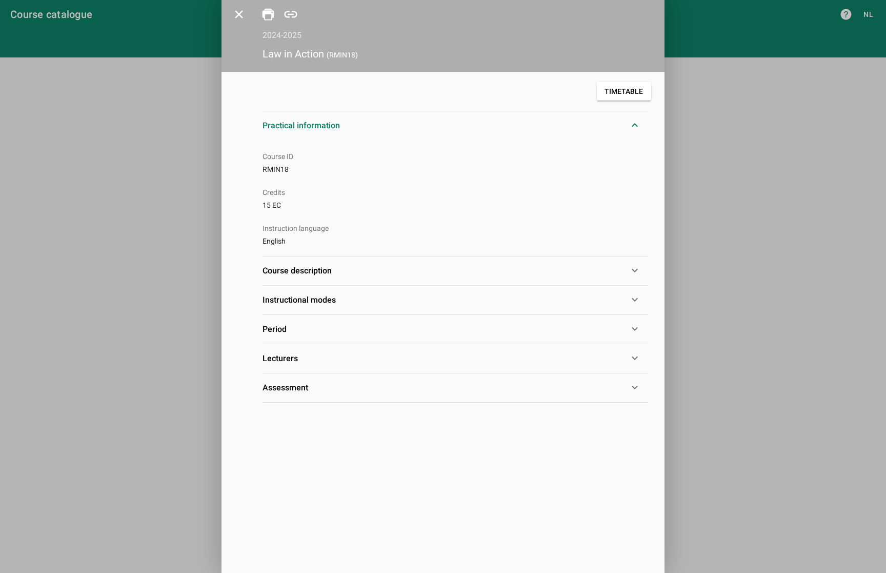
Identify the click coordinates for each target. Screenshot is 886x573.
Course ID (278, 156)
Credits (274, 192)
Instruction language (296, 228)
